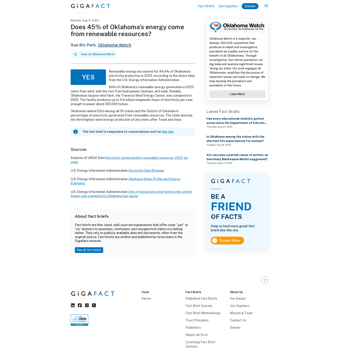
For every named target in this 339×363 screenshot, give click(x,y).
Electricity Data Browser (146, 170)
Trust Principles (197, 320)
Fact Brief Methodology (203, 313)
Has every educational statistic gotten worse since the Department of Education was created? (237, 121)
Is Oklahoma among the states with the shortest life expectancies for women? (235, 139)
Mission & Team (241, 313)
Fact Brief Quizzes (199, 306)
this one (167, 131)
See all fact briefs (89, 250)
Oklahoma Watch (114, 44)
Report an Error (197, 335)
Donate (250, 6)
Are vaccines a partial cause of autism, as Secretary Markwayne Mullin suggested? (237, 157)
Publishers (193, 327)
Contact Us (238, 320)
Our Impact (238, 298)
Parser (146, 298)
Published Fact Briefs (201, 298)
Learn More (237, 94)
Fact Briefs (206, 6)
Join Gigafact (228, 6)
